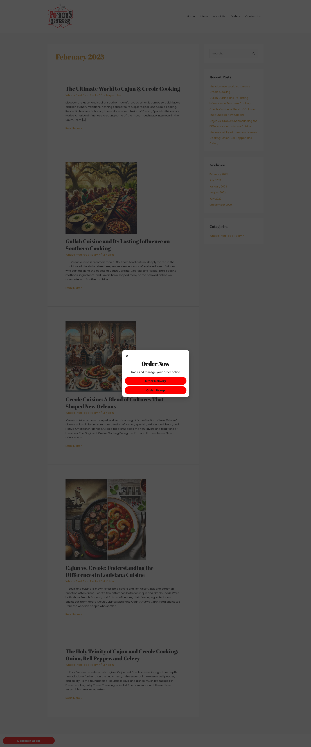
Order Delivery (155, 381)
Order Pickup (155, 390)
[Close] (126, 356)
